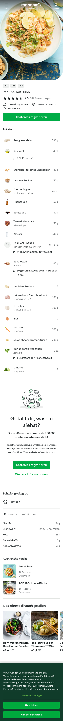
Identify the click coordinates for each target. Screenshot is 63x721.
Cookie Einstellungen (31, 695)
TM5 (21, 85)
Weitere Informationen (31, 474)
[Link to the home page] (32, 6)
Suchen (56, 8)
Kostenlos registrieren (31, 117)
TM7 (6, 85)
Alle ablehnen (31, 705)
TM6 (13, 85)
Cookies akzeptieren (31, 714)
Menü (7, 8)
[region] (31, 692)
